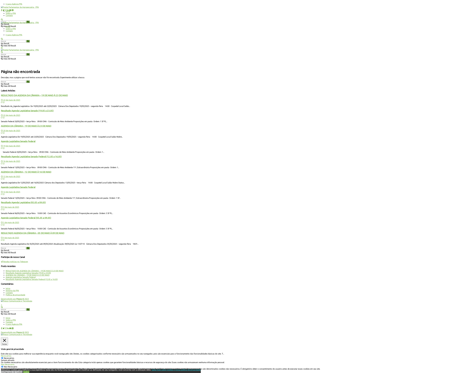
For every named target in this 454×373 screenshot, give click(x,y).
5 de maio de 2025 (11, 222)
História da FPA (12, 291)
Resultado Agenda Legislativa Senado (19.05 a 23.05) (27, 110)
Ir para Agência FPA (14, 4)
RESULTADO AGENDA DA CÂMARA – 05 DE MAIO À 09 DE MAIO (32, 233)
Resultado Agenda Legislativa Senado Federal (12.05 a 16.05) (31, 156)
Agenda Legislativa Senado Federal (18, 141)
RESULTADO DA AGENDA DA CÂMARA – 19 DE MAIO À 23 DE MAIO (34, 95)
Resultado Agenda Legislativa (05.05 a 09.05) (23, 202)
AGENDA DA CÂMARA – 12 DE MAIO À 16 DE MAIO (26, 172)
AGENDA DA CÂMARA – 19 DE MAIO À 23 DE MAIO (26, 126)
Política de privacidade (15, 295)
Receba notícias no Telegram (15, 262)
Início (8, 11)
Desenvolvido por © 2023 (15, 299)
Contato (9, 15)
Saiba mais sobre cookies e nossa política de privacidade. (176, 370)
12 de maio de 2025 (11, 176)
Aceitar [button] (26, 372)
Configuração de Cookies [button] (12, 372)
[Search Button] (28, 22)
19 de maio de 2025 (11, 146)
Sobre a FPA (11, 13)
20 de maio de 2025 (11, 131)
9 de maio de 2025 (11, 207)
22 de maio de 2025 (11, 100)
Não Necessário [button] (7, 364)
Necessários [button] (6, 356)
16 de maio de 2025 (11, 161)
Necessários (9, 358)
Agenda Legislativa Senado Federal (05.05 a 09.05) (26, 218)
